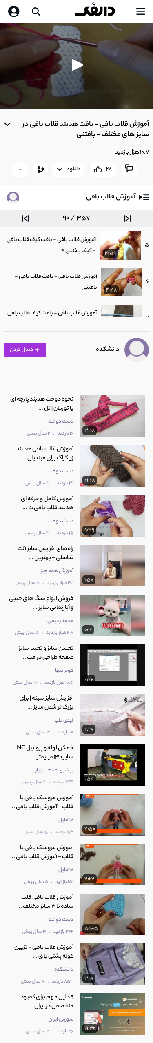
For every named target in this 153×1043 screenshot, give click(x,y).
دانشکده (108, 349)
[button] (77, 65)
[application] (76, 66)
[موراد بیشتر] (20, 169)
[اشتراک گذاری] (41, 169)
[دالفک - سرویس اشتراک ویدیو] (101, 11)
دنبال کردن (22, 349)
